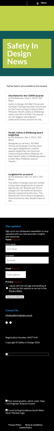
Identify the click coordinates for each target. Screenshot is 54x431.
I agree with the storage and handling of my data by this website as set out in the (28, 288)
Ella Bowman (17, 98)
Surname (9, 255)
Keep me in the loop (15, 297)
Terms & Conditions (33, 425)
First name (10, 244)
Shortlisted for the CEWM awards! (26, 95)
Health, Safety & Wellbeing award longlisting (25, 133)
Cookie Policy (25, 427)
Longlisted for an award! (20, 174)
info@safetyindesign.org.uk (18, 315)
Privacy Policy (15, 291)
